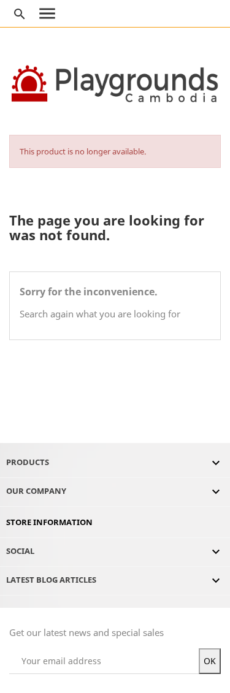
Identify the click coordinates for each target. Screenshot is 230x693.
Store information (49, 522)
